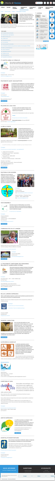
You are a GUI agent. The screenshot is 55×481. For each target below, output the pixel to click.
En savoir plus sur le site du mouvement (19, 117)
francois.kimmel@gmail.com (6, 76)
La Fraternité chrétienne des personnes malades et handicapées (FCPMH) (16, 45)
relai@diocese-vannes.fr (5, 315)
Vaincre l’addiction (6, 49)
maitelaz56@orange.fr (5, 96)
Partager (13, 11)
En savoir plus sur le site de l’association (16, 305)
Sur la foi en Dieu (28, 471)
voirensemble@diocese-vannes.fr (7, 221)
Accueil (2, 11)
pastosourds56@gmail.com (23, 198)
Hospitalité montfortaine (7, 57)
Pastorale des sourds (6, 40)
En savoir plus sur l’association (15, 211)
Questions (27, 468)
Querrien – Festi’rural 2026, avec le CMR (43, 34)
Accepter (25, 476)
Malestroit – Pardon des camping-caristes (44, 23)
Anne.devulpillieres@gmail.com (17, 256)
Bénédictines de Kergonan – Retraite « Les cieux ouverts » (44, 20)
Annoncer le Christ (7, 11)
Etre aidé (46, 470)
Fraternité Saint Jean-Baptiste (8, 34)
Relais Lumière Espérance (7, 47)
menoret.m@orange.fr (11, 121)
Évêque (43, 16)
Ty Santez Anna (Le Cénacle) (8, 33)
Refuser (39, 476)
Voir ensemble (5, 42)
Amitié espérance (6, 55)
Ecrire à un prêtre (46, 471)
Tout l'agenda (45, 41)
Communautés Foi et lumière (8, 44)
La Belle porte (5, 38)
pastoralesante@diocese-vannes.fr (7, 281)
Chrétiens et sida (6, 53)
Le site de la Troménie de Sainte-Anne (9, 470)
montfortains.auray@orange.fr (6, 457)
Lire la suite (4, 100)
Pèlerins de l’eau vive (6, 36)
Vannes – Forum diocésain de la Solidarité (43, 37)
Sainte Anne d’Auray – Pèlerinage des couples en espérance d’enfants (42, 27)
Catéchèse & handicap (7, 51)
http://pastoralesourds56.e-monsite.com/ (25, 192)
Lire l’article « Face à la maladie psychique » (16, 308)
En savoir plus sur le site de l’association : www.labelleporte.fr (12, 149)
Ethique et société (28, 470)
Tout (38, 16)
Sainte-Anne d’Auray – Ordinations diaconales (44, 31)
